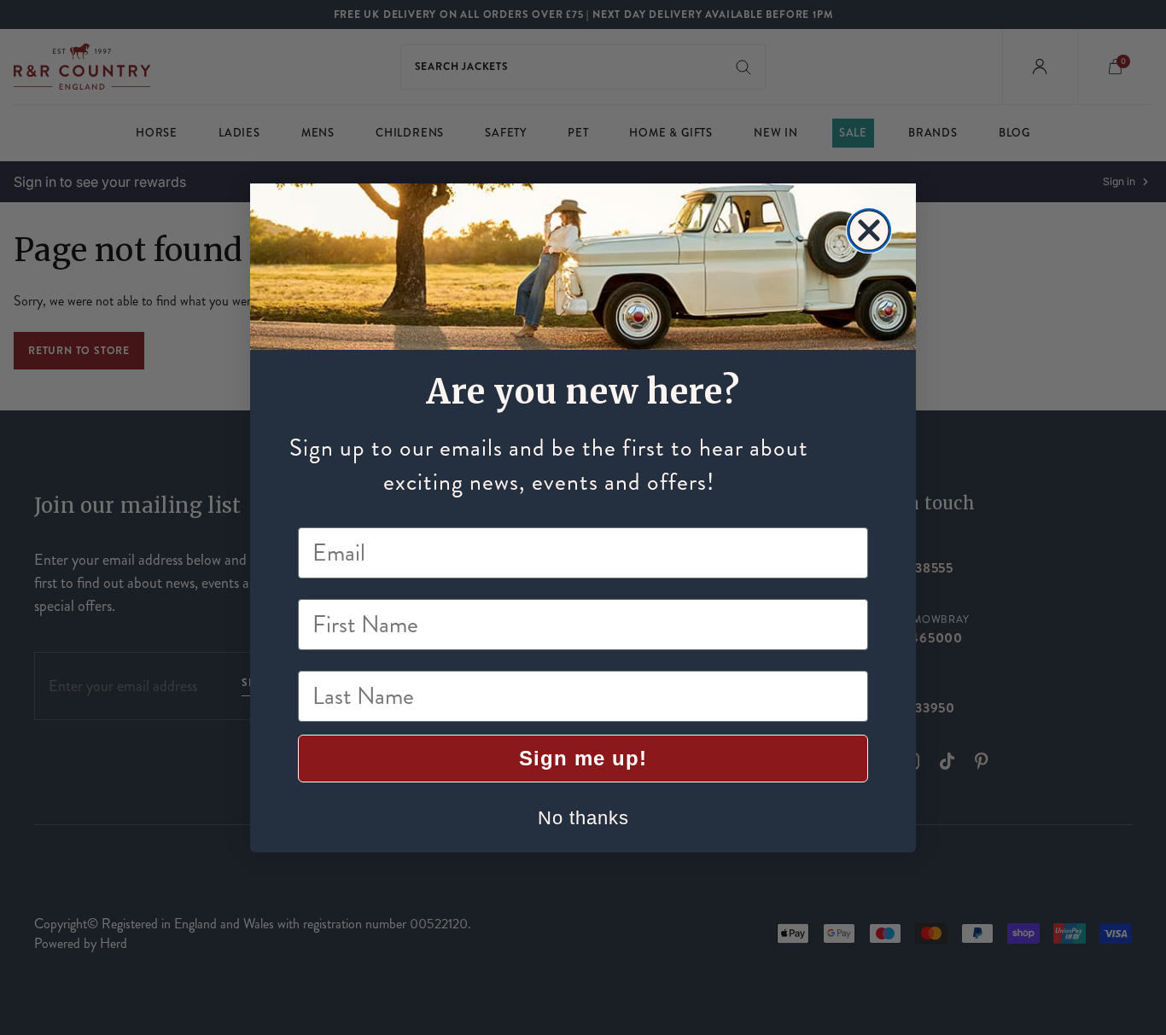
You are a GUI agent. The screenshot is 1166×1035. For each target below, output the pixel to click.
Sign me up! (583, 758)
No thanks (583, 818)
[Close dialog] (869, 230)
